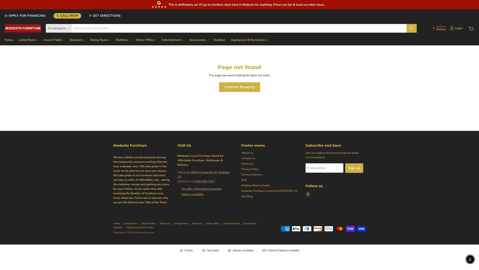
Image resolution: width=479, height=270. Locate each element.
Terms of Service (251, 174)
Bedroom (76, 40)
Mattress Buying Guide (255, 185)
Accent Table (52, 40)
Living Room (27, 40)
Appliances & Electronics (248, 40)
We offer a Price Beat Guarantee (201, 189)
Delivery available (192, 194)
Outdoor (219, 40)
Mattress (122, 40)
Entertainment (171, 40)
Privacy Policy (250, 169)
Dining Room (99, 40)
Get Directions (106, 15)
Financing (247, 164)
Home (9, 40)
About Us (247, 153)
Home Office (145, 40)
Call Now (69, 16)
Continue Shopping (240, 87)
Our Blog (247, 196)
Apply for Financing (27, 15)
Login (459, 28)
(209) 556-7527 (204, 181)
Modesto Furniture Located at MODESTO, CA (269, 191)
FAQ (244, 180)
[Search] (412, 28)
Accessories (198, 40)
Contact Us (248, 158)
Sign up (354, 168)
